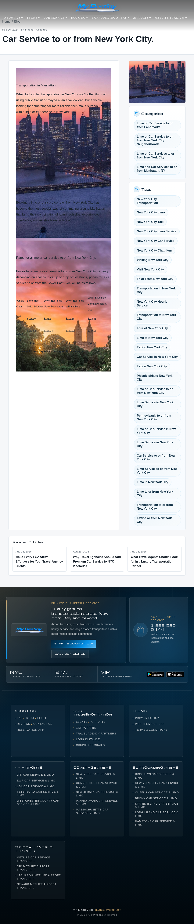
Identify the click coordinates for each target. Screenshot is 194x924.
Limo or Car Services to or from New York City (155, 155)
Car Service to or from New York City (156, 457)
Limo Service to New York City (155, 404)
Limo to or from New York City (155, 493)
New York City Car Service (155, 240)
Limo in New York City (152, 482)
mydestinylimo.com (108, 909)
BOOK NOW (79, 17)
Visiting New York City (152, 260)
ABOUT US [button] (12, 17)
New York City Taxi (150, 221)
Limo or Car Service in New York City (156, 430)
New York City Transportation (147, 201)
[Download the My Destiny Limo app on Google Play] (155, 674)
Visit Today (24, 159)
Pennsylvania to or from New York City (154, 417)
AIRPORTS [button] (141, 17)
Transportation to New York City (156, 316)
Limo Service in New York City (155, 444)
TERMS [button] (32, 17)
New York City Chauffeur (154, 250)
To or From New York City (155, 279)
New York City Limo (151, 212)
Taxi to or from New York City (154, 520)
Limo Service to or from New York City (157, 470)
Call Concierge (70, 653)
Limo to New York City (152, 337)
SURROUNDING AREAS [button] (109, 17)
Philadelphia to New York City (155, 377)
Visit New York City (150, 269)
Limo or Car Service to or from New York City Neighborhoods (155, 140)
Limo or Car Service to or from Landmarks (155, 125)
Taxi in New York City (152, 366)
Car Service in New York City (157, 356)
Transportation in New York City (156, 290)
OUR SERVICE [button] (54, 17)
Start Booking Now (73, 643)
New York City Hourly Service (152, 303)
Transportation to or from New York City (155, 506)
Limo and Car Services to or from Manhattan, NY (157, 168)
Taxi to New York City (152, 347)
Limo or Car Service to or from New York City (155, 390)
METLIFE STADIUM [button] (170, 17)
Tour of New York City (152, 328)
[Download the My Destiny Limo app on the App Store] (175, 674)
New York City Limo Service (156, 231)
